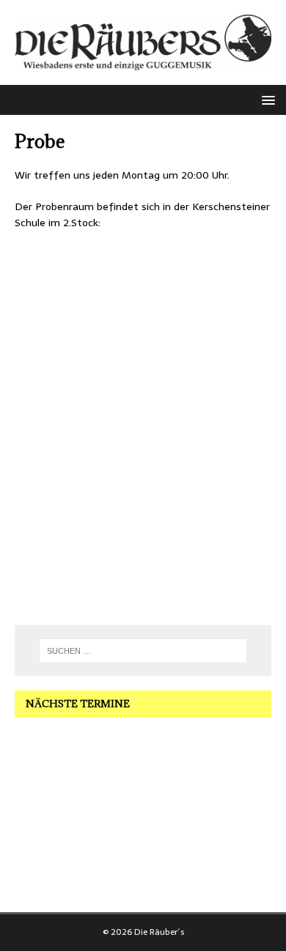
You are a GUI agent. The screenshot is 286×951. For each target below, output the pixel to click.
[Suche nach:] (143, 650)
